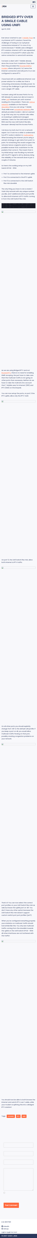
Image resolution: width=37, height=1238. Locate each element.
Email (6, 1150)
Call (3, 1232)
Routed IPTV (6, 373)
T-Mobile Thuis (27, 38)
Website (7, 1158)
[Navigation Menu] (33, 6)
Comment (8, 1167)
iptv (18, 1116)
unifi (24, 1116)
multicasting (28, 135)
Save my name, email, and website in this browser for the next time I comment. (18, 1197)
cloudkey (11, 1116)
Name (6, 1141)
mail (8, 1232)
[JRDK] (4, 6)
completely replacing (22, 109)
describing (5, 107)
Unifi (7, 99)
